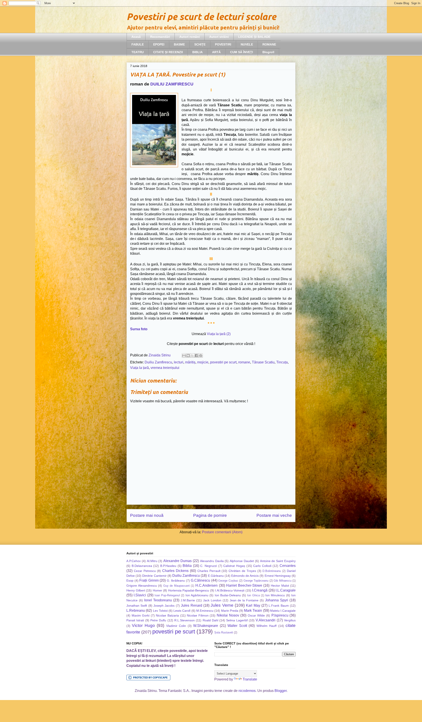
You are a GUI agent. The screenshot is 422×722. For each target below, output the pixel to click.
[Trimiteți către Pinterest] (200, 355)
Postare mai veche (274, 515)
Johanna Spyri (276, 600)
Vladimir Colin (176, 626)
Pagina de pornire (210, 515)
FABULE (137, 44)
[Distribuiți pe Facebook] (196, 355)
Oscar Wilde (256, 615)
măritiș (190, 362)
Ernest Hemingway (278, 575)
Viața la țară (139, 368)
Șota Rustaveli (223, 632)
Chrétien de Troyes (242, 571)
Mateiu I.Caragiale (283, 610)
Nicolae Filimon (198, 615)
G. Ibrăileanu (176, 580)
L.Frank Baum (279, 605)
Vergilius (290, 620)
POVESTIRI (223, 44)
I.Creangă (259, 590)
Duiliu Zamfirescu (158, 362)
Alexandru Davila (212, 561)
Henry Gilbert (135, 590)
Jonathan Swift (136, 605)
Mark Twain (253, 610)
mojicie (202, 362)
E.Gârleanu (216, 575)
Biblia (187, 566)
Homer (157, 590)
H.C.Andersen (206, 585)
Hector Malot (280, 585)
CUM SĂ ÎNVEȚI (241, 52)
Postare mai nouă (147, 515)
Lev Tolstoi (160, 610)
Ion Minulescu (275, 595)
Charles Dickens (175, 571)
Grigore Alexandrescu (141, 585)
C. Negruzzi (208, 566)
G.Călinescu (200, 580)
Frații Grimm (149, 580)
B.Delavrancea (142, 566)
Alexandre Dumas (177, 561)
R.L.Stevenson (184, 620)
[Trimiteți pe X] (192, 355)
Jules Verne (222, 605)
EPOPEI (158, 44)
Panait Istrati (135, 620)
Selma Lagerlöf (236, 620)
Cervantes (288, 566)
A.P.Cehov (133, 561)
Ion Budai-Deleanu (228, 595)
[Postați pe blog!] (188, 355)
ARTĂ (216, 52)
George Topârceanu (256, 580)
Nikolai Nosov (228, 615)
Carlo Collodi (262, 566)
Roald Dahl (210, 620)
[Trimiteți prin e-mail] (184, 355)
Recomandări (160, 36)
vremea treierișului (165, 368)
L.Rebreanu (135, 610)
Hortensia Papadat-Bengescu (188, 590)
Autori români (189, 36)
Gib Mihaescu (282, 580)
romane (244, 362)
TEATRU (137, 52)
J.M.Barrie (188, 600)
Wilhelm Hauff (266, 626)
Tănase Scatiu (263, 362)
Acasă (136, 36)
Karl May (253, 605)
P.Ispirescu (279, 615)
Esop (129, 580)
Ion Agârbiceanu (197, 595)
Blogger (281, 691)
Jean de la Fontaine (244, 600)
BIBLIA (197, 52)
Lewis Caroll (181, 610)
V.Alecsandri (265, 620)
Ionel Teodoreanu (158, 600)
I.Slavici (140, 595)
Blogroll (268, 52)
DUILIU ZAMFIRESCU (171, 84)
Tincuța (282, 362)
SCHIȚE (200, 44)
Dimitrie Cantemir (154, 575)
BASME (179, 44)
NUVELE (247, 44)
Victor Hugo (143, 625)
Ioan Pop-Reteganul (167, 595)
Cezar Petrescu (145, 571)
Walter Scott (237, 626)
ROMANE (269, 44)
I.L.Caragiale (286, 590)
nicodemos (247, 691)
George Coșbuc (228, 580)
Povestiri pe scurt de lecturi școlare (201, 16)
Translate (250, 679)
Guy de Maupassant (176, 585)
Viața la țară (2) (219, 334)
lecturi (178, 362)
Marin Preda (229, 610)
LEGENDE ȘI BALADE (254, 36)
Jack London (212, 600)
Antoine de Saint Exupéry (278, 561)
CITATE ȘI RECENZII (168, 52)
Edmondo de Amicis (245, 575)
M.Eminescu (204, 610)
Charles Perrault (208, 571)
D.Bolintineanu (271, 571)
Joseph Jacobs (164, 605)
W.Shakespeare (205, 626)
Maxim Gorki (141, 615)
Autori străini (219, 36)
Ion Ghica (253, 595)
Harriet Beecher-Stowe (244, 585)
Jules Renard (191, 605)
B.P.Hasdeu (168, 566)
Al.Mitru (152, 561)
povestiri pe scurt (223, 362)
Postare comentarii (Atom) (222, 532)
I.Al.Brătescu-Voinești (229, 590)
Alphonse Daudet (242, 561)
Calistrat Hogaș (234, 566)
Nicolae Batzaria (167, 615)
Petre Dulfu (158, 620)
